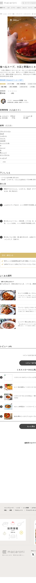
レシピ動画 (26, 507)
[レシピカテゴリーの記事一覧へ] (3, 84)
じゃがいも (3, 136)
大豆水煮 (2, 141)
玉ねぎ (2, 133)
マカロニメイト (19, 510)
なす (9, 7)
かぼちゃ (19, 7)
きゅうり (25, 7)
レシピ (18, 507)
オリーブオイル (4, 155)
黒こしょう (3, 152)
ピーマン (13, 7)
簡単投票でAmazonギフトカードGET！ (12, 80)
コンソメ (2, 148)
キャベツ (30, 7)
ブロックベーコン (5, 131)
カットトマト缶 (4, 143)
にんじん (2, 138)
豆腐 (35, 7)
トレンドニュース (9, 507)
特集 (5, 510)
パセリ (4, 161)
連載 (10, 510)
